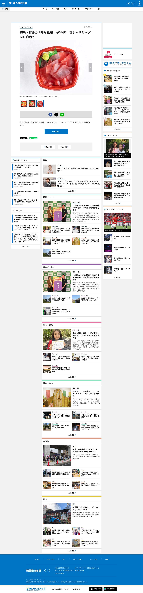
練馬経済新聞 (18, 3)
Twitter (132, 3)
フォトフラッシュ (26, 27)
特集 (99, 9)
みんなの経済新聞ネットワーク (35, 589)
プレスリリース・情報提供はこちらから (87, 568)
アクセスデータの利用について (65, 570)
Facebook (128, 3)
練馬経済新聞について (62, 568)
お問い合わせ (80, 570)
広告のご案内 (60, 573)
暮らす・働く (76, 9)
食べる (45, 9)
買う (65, 9)
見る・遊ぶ (55, 9)
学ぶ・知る (89, 9)
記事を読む (56, 131)
